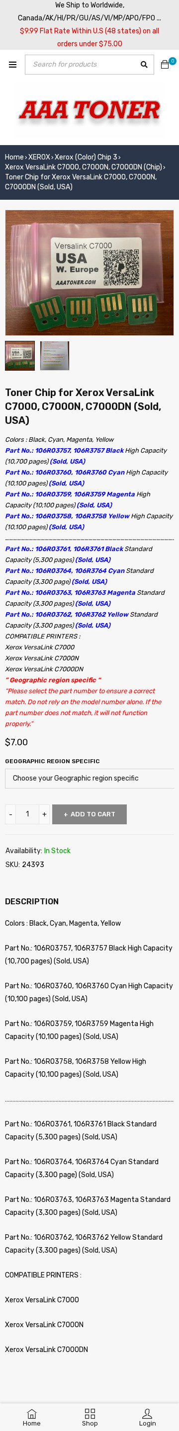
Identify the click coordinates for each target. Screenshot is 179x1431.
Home (14, 157)
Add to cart (93, 814)
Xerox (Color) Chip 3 (86, 157)
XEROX (39, 157)
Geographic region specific (52, 761)
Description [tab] (32, 901)
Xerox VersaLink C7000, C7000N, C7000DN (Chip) (83, 167)
